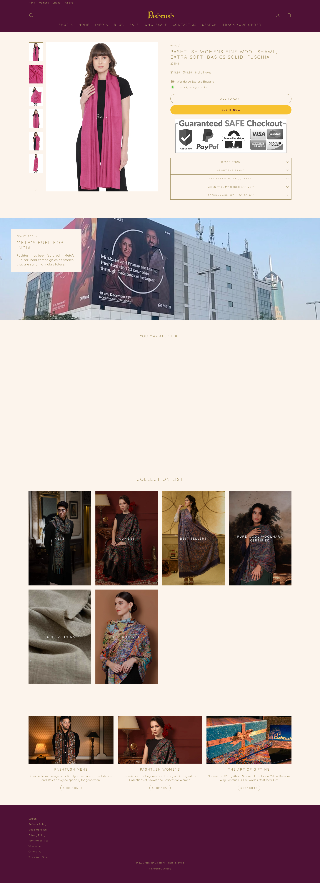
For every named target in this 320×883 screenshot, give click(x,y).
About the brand (231, 170)
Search (209, 25)
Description (230, 162)
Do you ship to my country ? (231, 178)
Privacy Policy (37, 835)
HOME (84, 25)
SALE (134, 25)
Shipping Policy (38, 829)
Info (100, 25)
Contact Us (185, 25)
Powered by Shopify (160, 868)
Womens (44, 2)
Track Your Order (242, 25)
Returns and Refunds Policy (231, 195)
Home (173, 45)
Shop (64, 25)
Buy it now (231, 109)
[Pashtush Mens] (71, 740)
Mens (32, 2)
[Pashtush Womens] (160, 740)
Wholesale (155, 25)
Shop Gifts (249, 788)
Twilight (68, 2)
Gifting (57, 2)
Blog (119, 25)
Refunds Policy (37, 824)
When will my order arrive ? (231, 187)
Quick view (60, 437)
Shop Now (71, 788)
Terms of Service (38, 840)
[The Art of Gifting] (248, 740)
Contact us (35, 851)
